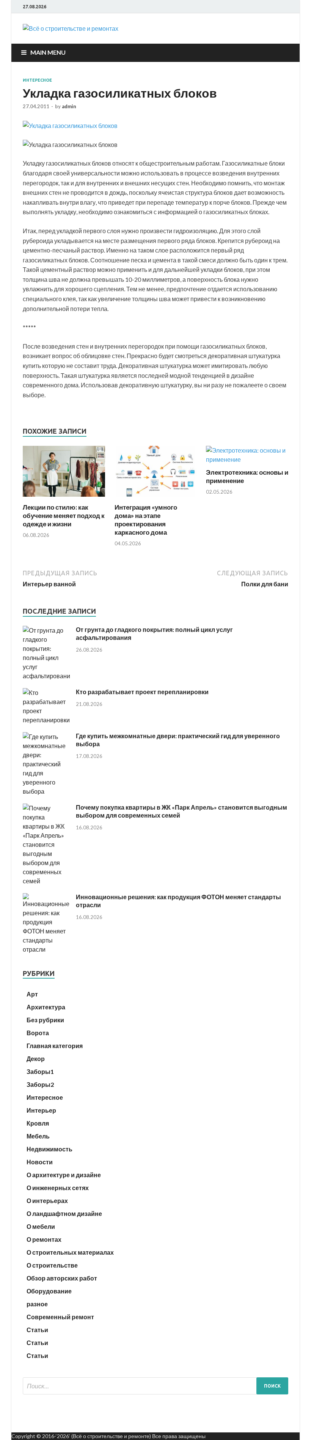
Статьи (37, 1329)
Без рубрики (45, 1019)
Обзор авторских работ (62, 1278)
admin (69, 106)
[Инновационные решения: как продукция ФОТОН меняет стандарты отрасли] (46, 949)
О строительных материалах (70, 1252)
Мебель (38, 1136)
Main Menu (48, 52)
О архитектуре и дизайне (64, 1174)
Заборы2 (40, 1084)
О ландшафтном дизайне (64, 1213)
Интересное (37, 80)
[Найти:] (155, 1385)
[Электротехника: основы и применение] (247, 459)
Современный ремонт (60, 1316)
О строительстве (52, 1265)
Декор (36, 1058)
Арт (32, 994)
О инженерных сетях (58, 1187)
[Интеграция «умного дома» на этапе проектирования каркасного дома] (156, 498)
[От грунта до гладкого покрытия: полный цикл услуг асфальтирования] (46, 675)
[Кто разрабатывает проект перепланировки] (46, 719)
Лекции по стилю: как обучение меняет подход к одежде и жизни (64, 515)
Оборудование (49, 1291)
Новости (40, 1161)
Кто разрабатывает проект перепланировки (142, 691)
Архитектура (46, 1007)
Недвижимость (49, 1149)
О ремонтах (44, 1239)
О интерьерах (47, 1200)
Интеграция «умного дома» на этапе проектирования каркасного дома (146, 519)
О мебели (41, 1226)
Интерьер (41, 1110)
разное (37, 1303)
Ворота (38, 1032)
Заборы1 (40, 1071)
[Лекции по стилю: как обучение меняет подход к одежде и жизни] (64, 498)
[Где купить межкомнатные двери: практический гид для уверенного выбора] (46, 791)
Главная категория (55, 1045)
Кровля (38, 1123)
